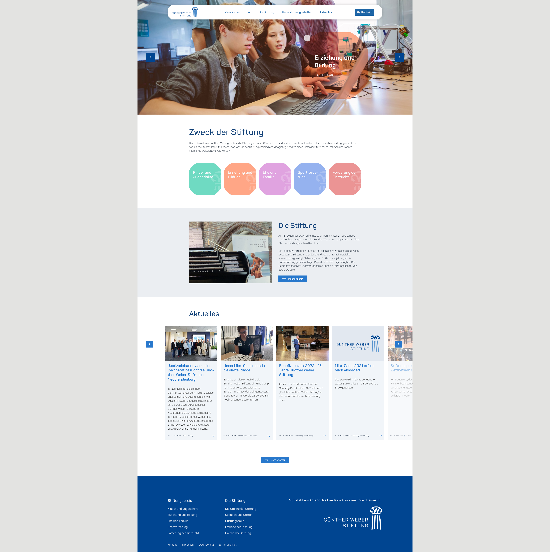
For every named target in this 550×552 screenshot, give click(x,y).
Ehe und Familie (178, 521)
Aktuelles (326, 12)
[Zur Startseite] (335, 514)
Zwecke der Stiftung (238, 12)
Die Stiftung (267, 12)
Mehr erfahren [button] (295, 279)
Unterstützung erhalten (297, 12)
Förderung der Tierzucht (183, 533)
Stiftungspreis (234, 521)
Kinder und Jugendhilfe (183, 509)
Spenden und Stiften (239, 515)
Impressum (187, 544)
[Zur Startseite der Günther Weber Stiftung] (185, 12)
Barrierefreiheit (227, 544)
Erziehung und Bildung (182, 515)
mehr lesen (326, 74)
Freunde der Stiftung (239, 527)
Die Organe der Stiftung (240, 509)
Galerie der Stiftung (238, 533)
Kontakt (366, 12)
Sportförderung (178, 527)
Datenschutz (206, 544)
